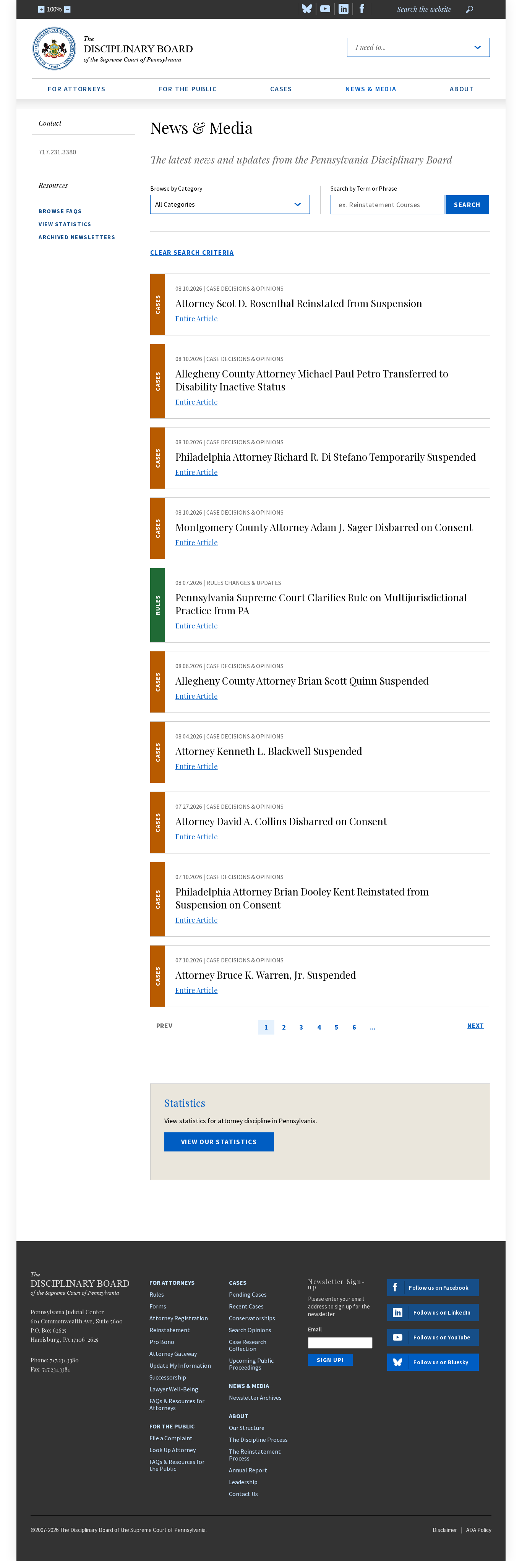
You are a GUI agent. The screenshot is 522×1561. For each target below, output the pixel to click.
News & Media (371, 88)
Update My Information (180, 1365)
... (373, 1027)
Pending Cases (248, 1294)
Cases (281, 88)
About (462, 88)
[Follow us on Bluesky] (307, 9)
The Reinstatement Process (255, 1455)
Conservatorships (252, 1318)
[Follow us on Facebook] (362, 9)
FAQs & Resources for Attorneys (176, 1404)
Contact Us (243, 1493)
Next (475, 1025)
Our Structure (246, 1427)
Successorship (167, 1377)
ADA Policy (478, 1529)
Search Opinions (250, 1329)
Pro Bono (161, 1341)
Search (467, 205)
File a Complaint (171, 1438)
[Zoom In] (41, 9)
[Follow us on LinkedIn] (343, 9)
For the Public (188, 88)
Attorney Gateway (173, 1353)
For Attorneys (76, 88)
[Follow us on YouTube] (325, 9)
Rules (156, 1294)
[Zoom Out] (67, 9)
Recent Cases (246, 1306)
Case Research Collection (247, 1345)
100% (54, 9)
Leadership (243, 1481)
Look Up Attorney (172, 1449)
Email (315, 1329)
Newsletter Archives (255, 1397)
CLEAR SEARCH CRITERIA (192, 252)
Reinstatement (169, 1329)
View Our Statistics (219, 1142)
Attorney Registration (178, 1318)
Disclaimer (445, 1529)
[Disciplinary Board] (182, 48)
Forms (157, 1306)
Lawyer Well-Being (173, 1389)
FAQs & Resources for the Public (176, 1465)
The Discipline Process (258, 1439)
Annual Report (248, 1470)
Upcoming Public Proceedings (251, 1364)
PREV (164, 1025)
